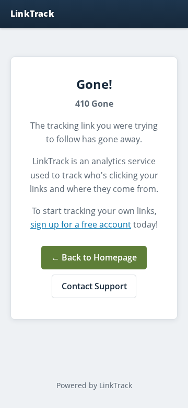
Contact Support (94, 286)
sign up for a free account (80, 224)
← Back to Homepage (94, 257)
